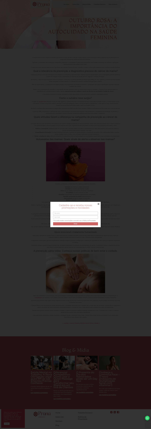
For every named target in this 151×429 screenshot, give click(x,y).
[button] (98, 204)
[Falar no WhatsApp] (147, 418)
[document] (75, 214)
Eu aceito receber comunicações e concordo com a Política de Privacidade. (75, 220)
